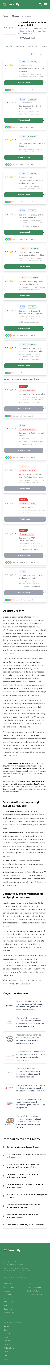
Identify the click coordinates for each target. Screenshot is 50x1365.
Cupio (6, 1337)
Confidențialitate (33, 1291)
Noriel (6, 1352)
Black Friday (8, 1302)
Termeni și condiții (34, 1287)
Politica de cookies (34, 1294)
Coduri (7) (20, 46)
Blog (5, 1305)
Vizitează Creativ (29, 38)
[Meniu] (45, 4)
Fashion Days (9, 1348)
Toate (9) (8, 46)
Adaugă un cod (39, 54)
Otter (6, 1330)
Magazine (16, 16)
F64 (5, 1355)
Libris (6, 1359)
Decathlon (8, 1344)
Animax (6, 1326)
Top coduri (8, 1298)
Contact (7, 1316)
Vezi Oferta (25, 266)
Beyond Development (20, 1277)
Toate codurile (9, 1287)
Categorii (7, 1294)
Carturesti (7, 1333)
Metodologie (9, 1313)
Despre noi (25, 983)
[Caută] (40, 4)
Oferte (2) (32, 46)
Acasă (5, 16)
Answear (7, 1341)
